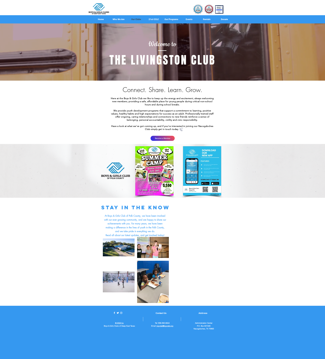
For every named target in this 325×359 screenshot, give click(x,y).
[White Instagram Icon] (121, 312)
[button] (171, 19)
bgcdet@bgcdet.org (164, 326)
